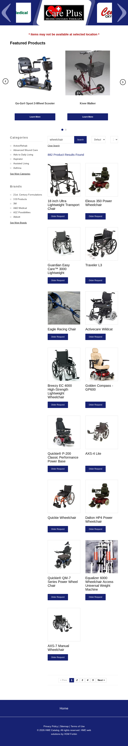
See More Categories (20, 174)
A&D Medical (20, 208)
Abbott (16, 217)
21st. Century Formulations (27, 194)
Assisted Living (21, 163)
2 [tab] (66, 130)
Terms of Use (78, 726)
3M (15, 203)
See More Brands (18, 223)
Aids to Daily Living (23, 154)
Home (64, 708)
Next (122, 12)
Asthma (17, 168)
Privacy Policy (51, 726)
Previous (6, 12)
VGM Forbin (70, 734)
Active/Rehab (20, 145)
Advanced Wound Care (25, 150)
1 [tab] (62, 130)
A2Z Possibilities (21, 212)
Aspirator (18, 159)
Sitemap (64, 726)
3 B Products (20, 199)
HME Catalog (52, 730)
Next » (101, 680)
